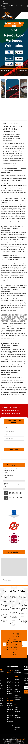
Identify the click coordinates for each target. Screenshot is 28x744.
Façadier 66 (10, 709)
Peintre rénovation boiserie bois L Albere (23, 598)
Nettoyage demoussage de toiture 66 (18, 697)
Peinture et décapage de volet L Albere (24, 604)
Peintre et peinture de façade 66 (10, 705)
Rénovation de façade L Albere (5, 616)
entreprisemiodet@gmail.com (19, 5)
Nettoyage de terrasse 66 (17, 727)
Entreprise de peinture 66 (10, 676)
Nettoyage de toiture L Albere (24, 615)
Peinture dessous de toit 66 (17, 691)
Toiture (16, 676)
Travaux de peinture (10, 671)
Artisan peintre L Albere (14, 597)
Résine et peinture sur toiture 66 (17, 681)
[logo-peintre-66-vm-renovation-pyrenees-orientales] (7, 15)
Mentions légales (21, 739)
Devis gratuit (24, 644)
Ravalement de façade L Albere (5, 621)
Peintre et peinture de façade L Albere (14, 618)
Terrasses (17, 722)
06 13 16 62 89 (15, 498)
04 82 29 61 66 (15, 493)
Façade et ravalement (10, 699)
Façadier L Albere (14, 613)
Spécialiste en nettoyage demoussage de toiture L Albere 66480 (24, 621)
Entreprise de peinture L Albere (15, 624)
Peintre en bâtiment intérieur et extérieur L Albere (5, 599)
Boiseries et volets (17, 703)
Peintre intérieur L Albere (14, 603)
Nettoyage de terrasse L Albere (6, 611)
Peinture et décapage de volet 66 (18, 717)
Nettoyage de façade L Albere (24, 609)
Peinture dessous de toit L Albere (5, 605)
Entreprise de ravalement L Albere (15, 608)
